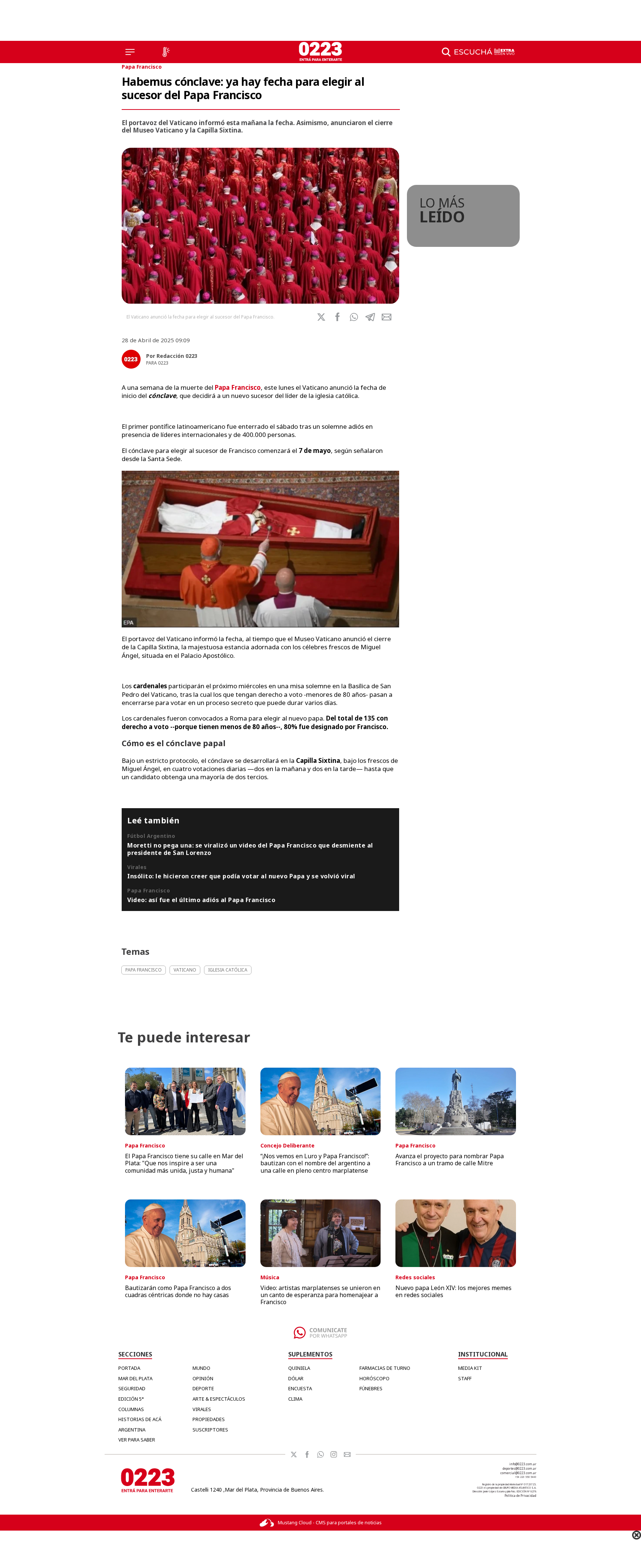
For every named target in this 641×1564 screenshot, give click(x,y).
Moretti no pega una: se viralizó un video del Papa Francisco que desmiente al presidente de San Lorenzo (250, 849)
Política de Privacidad (520, 1495)
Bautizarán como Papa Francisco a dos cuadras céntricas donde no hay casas (178, 1291)
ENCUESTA (300, 1388)
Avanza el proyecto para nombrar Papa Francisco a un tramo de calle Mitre (449, 1159)
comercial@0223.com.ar (518, 1473)
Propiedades (209, 1419)
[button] (354, 317)
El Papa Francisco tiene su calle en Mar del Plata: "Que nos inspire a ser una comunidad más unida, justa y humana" (184, 1163)
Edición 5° (131, 1398)
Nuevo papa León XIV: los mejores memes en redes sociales (453, 1291)
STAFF (464, 1378)
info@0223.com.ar (522, 1464)
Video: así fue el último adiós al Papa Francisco (201, 900)
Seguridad (131, 1388)
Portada (129, 1368)
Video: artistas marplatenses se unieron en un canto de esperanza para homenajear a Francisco (320, 1295)
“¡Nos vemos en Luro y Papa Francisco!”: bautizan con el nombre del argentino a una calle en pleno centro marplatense (315, 1163)
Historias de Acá (139, 1419)
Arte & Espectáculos (219, 1398)
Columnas (131, 1409)
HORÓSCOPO (374, 1378)
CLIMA (295, 1398)
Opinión (203, 1378)
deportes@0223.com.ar (519, 1468)
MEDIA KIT (470, 1368)
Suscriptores (210, 1429)
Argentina (131, 1429)
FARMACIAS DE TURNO (384, 1368)
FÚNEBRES (370, 1388)
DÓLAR (295, 1378)
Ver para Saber (136, 1439)
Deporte (203, 1388)
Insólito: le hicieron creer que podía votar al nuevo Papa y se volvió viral (241, 876)
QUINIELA (299, 1368)
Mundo (201, 1368)
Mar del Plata (135, 1378)
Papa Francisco (142, 66)
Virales (202, 1409)
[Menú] (130, 52)
